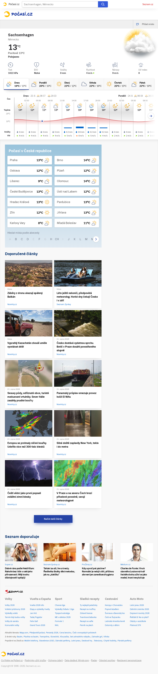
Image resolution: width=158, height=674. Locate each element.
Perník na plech (86, 625)
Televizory (98, 641)
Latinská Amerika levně (115, 621)
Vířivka (106, 637)
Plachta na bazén (31, 637)
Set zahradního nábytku (80, 637)
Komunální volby (12, 625)
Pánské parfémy (124, 641)
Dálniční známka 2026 (139, 609)
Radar (94, 660)
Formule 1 (59, 621)
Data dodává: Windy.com (77, 660)
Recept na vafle (86, 621)
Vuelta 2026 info (37, 605)
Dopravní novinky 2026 (139, 613)
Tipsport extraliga (62, 613)
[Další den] (151, 116)
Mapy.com (24, 633)
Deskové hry (87, 641)
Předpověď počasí (37, 633)
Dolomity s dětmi (112, 625)
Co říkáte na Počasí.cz (12, 660)
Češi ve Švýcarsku (112, 617)
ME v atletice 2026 (63, 617)
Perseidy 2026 (52, 633)
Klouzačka (64, 637)
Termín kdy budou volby (15, 617)
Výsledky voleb (11, 613)
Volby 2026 (10, 605)
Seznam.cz (147, 4)
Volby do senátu (12, 621)
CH (57, 239)
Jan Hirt (33, 613)
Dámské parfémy (62, 641)
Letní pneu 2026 (137, 605)
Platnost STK (135, 625)
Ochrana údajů (55, 660)
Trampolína (44, 637)
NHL (57, 625)
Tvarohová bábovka (88, 617)
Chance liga (60, 605)
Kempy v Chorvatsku (114, 605)
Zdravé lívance (86, 613)
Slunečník (54, 637)
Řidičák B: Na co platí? (139, 617)
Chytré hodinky (110, 641)
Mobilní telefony (31, 641)
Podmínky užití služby (35, 660)
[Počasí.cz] (18, 14)
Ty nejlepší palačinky (88, 605)
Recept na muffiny (88, 609)
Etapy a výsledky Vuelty (40, 609)
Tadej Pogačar (36, 617)
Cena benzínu (65, 633)
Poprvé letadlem (112, 609)
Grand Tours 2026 (37, 625)
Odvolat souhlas (107, 660)
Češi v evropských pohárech (84, 633)
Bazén (19, 637)
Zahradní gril (96, 637)
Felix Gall (34, 621)
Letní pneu (75, 641)
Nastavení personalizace (129, 660)
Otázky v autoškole (138, 621)
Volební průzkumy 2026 (15, 609)
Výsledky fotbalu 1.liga (64, 609)
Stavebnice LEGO (46, 641)
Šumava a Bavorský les (115, 613)
